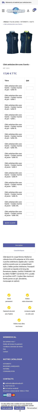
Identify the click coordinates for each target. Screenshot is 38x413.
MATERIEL (6, 369)
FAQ (4, 349)
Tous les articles (14, 21)
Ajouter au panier (10, 223)
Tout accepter (7, 408)
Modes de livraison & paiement (12, 344)
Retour (6, 21)
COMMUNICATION (9, 371)
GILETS (32, 21)
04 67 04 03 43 (10, 386)
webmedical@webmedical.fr (14, 383)
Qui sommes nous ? (9, 341)
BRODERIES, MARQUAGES (11, 366)
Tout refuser (19, 408)
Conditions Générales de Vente (13, 346)
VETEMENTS (24, 21)
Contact (5, 351)
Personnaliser (32, 408)
